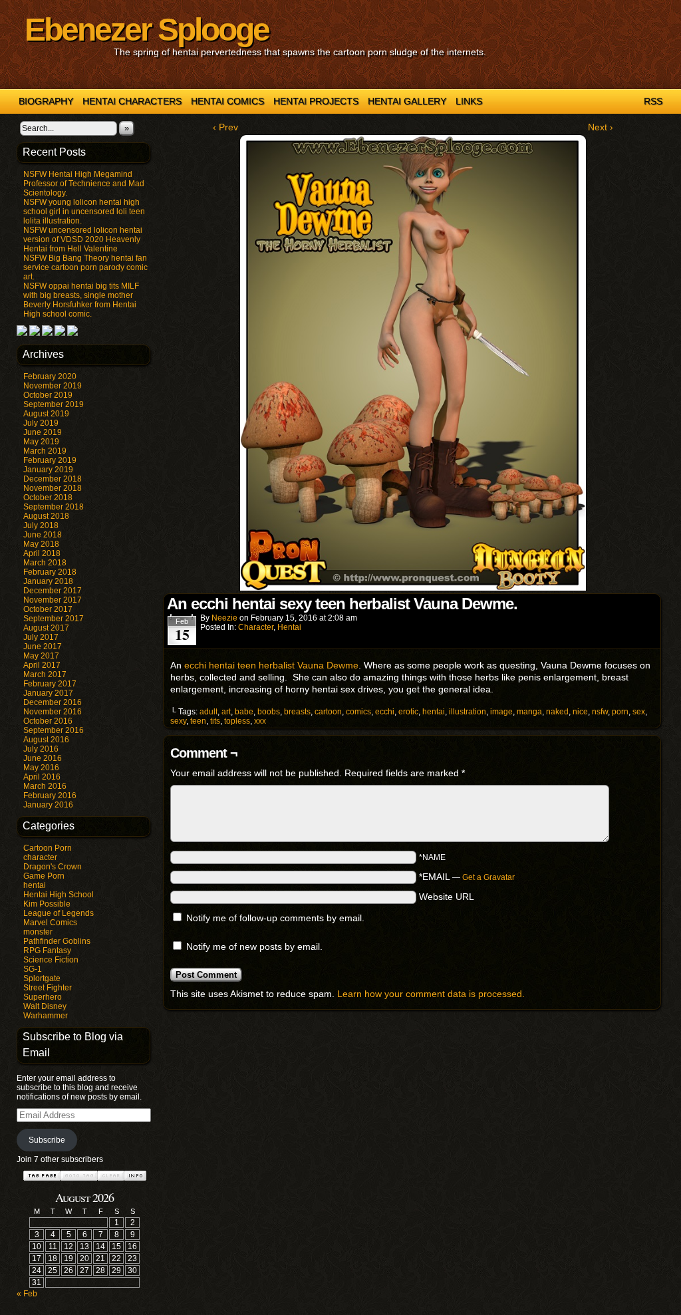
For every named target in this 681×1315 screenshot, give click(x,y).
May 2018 (41, 544)
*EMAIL (467, 876)
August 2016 (46, 739)
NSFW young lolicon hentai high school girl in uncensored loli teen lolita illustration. (84, 211)
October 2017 (47, 609)
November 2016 (52, 711)
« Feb (27, 1293)
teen (198, 721)
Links (469, 101)
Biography (46, 101)
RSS (653, 101)
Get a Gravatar (488, 877)
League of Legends (58, 913)
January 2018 (48, 581)
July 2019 (41, 423)
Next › (600, 127)
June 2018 (42, 534)
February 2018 (49, 572)
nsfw (600, 711)
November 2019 (52, 385)
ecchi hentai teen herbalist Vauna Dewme (271, 665)
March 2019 (45, 451)
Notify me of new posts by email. (254, 946)
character (40, 857)
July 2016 (41, 749)
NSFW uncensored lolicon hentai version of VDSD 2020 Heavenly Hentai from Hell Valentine (82, 239)
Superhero (42, 997)
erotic (408, 711)
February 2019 (49, 460)
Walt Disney (45, 1006)
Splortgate (42, 978)
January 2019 (48, 469)
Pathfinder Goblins (56, 941)
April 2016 (42, 777)
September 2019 (53, 404)
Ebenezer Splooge (147, 29)
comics (358, 711)
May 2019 (41, 441)
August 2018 (46, 516)
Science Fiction (50, 959)
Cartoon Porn (47, 848)
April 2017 (42, 665)
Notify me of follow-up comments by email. (275, 918)
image (501, 711)
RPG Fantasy (47, 950)
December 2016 (52, 702)
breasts (297, 711)
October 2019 (47, 395)
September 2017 (53, 618)
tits (215, 721)
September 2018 (53, 506)
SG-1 (32, 969)
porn (620, 711)
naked (557, 711)
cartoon (328, 711)
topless (237, 721)
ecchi (384, 711)
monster (38, 932)
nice (580, 711)
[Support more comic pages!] (22, 333)
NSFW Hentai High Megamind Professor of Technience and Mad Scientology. (83, 184)
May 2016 (41, 767)
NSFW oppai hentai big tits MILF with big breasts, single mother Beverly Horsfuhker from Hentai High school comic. (81, 300)
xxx (260, 721)
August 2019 (46, 413)
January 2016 (48, 804)
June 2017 (42, 646)
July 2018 (41, 525)
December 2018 (52, 479)
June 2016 (42, 758)
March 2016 (45, 786)
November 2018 (52, 488)
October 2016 (47, 721)
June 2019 (42, 432)
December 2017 (52, 590)
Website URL (446, 896)
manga (529, 711)
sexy (178, 721)
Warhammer (45, 1015)
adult (208, 711)
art (226, 711)
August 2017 (46, 628)
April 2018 (42, 553)
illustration (467, 711)
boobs (268, 711)
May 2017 (41, 655)
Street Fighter (47, 987)
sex (638, 711)
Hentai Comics (227, 101)
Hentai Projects (315, 101)
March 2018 (45, 562)
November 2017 (52, 600)
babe (244, 711)
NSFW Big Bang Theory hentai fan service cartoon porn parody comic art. (85, 267)
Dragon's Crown (52, 866)
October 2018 (47, 497)
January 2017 (48, 693)
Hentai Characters (132, 101)
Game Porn (44, 876)
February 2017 (49, 683)
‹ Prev (225, 127)
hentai (34, 885)
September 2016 (53, 730)
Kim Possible (46, 904)
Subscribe (47, 1140)
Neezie (224, 618)
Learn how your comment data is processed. (431, 993)
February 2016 (49, 795)
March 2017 (45, 674)
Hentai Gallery (407, 101)
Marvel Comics (50, 922)
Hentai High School (58, 894)
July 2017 (41, 637)
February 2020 (49, 376)
